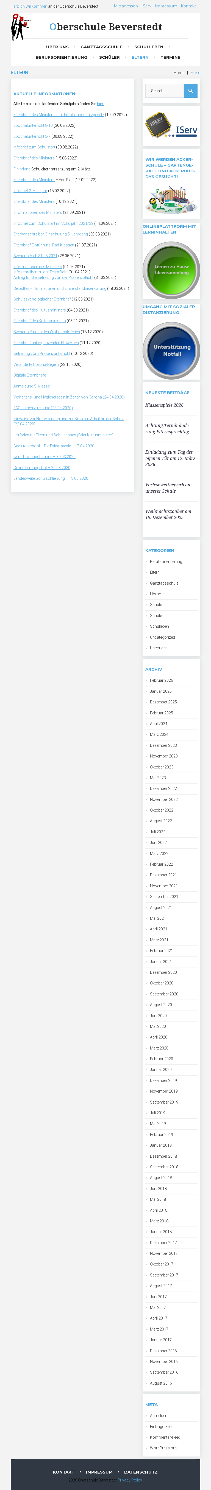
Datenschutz (141, 1472)
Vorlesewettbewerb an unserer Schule (167, 488)
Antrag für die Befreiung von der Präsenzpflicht (53, 277)
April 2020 (158, 1037)
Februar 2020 (161, 1059)
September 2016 (164, 1372)
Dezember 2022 (163, 788)
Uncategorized (162, 637)
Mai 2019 (158, 1123)
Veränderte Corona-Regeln (36, 364)
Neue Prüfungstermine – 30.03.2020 (44, 456)
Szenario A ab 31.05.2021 (35, 256)
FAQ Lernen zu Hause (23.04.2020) (43, 408)
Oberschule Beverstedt (105, 26)
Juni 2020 (158, 1016)
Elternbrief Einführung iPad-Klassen (43, 245)
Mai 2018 (158, 1199)
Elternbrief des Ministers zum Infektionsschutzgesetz (58, 115)
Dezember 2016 (163, 1351)
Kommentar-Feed (165, 1437)
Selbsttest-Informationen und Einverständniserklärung (59, 288)
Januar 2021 (161, 961)
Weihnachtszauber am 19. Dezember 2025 (168, 514)
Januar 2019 (161, 1145)
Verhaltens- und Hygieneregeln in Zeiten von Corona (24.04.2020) (69, 397)
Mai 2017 (158, 1307)
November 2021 (164, 886)
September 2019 (164, 1102)
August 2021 (161, 907)
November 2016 (164, 1361)
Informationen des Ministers (37, 212)
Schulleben (148, 47)
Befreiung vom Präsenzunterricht (41, 353)
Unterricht (158, 648)
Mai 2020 (158, 1026)
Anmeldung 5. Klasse (31, 386)
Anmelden (158, 1415)
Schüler (109, 57)
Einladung (21, 169)
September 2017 (164, 1275)
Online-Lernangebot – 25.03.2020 (41, 467)
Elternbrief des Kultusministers (39, 310)
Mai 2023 (158, 778)
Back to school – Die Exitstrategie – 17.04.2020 (53, 446)
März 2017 (159, 1329)
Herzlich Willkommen (29, 6)
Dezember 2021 (163, 875)
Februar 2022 (161, 864)
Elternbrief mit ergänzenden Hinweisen (46, 343)
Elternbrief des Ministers (34, 158)
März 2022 (159, 853)
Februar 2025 (161, 713)
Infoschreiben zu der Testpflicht (40, 272)
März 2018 (159, 1221)
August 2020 (161, 1005)
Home (179, 73)
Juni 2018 (158, 1188)
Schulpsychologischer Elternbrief (42, 299)
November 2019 (164, 1091)
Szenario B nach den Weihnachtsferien (46, 332)
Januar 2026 (161, 691)
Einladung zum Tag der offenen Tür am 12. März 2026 (170, 458)
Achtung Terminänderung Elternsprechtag (167, 428)
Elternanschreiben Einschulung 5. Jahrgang (51, 234)
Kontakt (188, 6)
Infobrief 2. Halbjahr (30, 191)
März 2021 (159, 940)
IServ (146, 6)
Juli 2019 (157, 1113)
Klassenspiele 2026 (164, 405)
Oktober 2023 (161, 767)
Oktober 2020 (161, 983)
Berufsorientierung (61, 57)
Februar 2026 (161, 680)
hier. (100, 104)
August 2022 (161, 821)
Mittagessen (126, 6)
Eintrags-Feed (162, 1426)
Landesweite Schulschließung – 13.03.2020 (50, 478)
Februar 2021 (161, 951)
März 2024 (159, 734)
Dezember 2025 (163, 702)
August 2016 (161, 1383)
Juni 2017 (158, 1297)
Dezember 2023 (163, 745)
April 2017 (158, 1318)
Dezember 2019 (163, 1080)
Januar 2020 (161, 1069)
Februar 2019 (161, 1134)
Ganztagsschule (101, 47)
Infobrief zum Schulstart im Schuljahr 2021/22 (53, 223)
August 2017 (161, 1286)
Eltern (140, 57)
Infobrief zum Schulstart (34, 147)
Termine (170, 57)
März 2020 (159, 1048)
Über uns (57, 47)
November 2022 (164, 799)
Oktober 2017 (161, 1264)
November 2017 (164, 1253)
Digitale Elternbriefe (29, 375)
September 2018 (164, 1167)
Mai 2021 (158, 918)
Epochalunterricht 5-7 (32, 136)
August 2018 (161, 1177)
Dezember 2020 (163, 972)
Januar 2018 (161, 1232)
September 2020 (164, 994)
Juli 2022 (157, 832)
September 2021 (164, 896)
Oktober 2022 (161, 810)
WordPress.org (163, 1448)
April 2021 (158, 929)
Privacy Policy (130, 1480)
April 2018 (158, 1210)
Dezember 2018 (163, 1156)
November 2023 (164, 756)
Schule (156, 604)
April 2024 (158, 724)
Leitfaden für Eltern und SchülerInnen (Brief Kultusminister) (63, 435)
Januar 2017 (161, 1340)
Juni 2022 (158, 842)
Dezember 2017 (163, 1243)
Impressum (166, 6)
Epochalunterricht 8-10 (33, 125)
